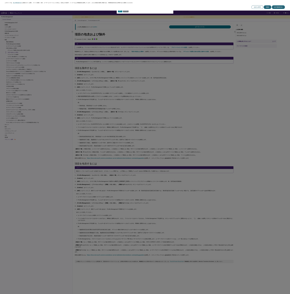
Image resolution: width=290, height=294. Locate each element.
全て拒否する (278, 7)
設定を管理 (257, 7)
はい (120, 11)
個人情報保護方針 (17, 2)
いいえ (126, 11)
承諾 (267, 7)
